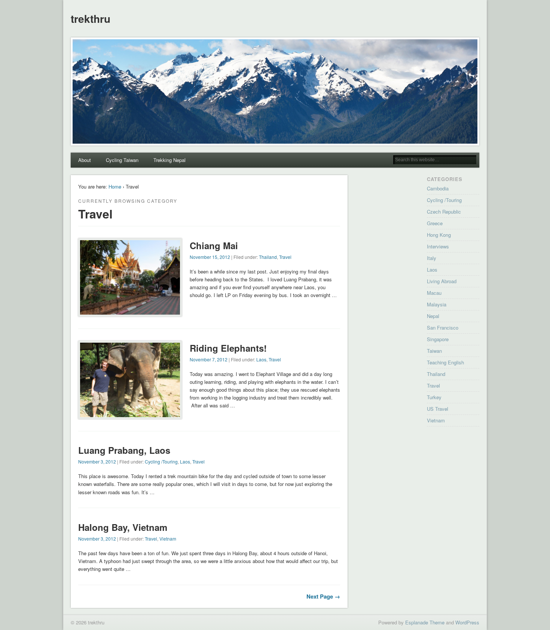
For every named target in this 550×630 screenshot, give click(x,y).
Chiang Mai (214, 245)
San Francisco (442, 327)
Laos (261, 359)
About (84, 159)
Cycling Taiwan (122, 159)
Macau (434, 292)
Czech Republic (444, 211)
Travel (285, 257)
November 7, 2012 (208, 359)
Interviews (438, 246)
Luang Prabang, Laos (124, 450)
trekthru (90, 18)
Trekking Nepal (169, 159)
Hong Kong (439, 234)
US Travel (437, 408)
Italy (431, 258)
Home (115, 186)
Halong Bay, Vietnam (122, 527)
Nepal (433, 315)
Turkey (434, 397)
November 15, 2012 (210, 257)
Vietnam (167, 538)
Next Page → (323, 596)
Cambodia (438, 188)
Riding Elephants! (228, 348)
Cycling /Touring (161, 461)
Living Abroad (441, 281)
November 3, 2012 (97, 461)
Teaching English (445, 362)
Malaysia (436, 304)
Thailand (268, 257)
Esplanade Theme (424, 622)
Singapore (438, 339)
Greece (435, 223)
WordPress (467, 622)
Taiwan (434, 350)
